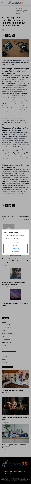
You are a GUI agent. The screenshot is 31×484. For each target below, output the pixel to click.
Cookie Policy (6, 242)
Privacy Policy (14, 242)
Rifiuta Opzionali (16, 248)
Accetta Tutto (15, 251)
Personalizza (15, 245)
